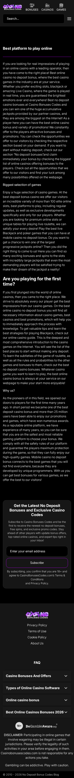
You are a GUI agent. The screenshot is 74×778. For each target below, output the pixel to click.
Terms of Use (37, 631)
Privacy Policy (37, 625)
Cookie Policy (37, 637)
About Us (37, 643)
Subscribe (37, 562)
